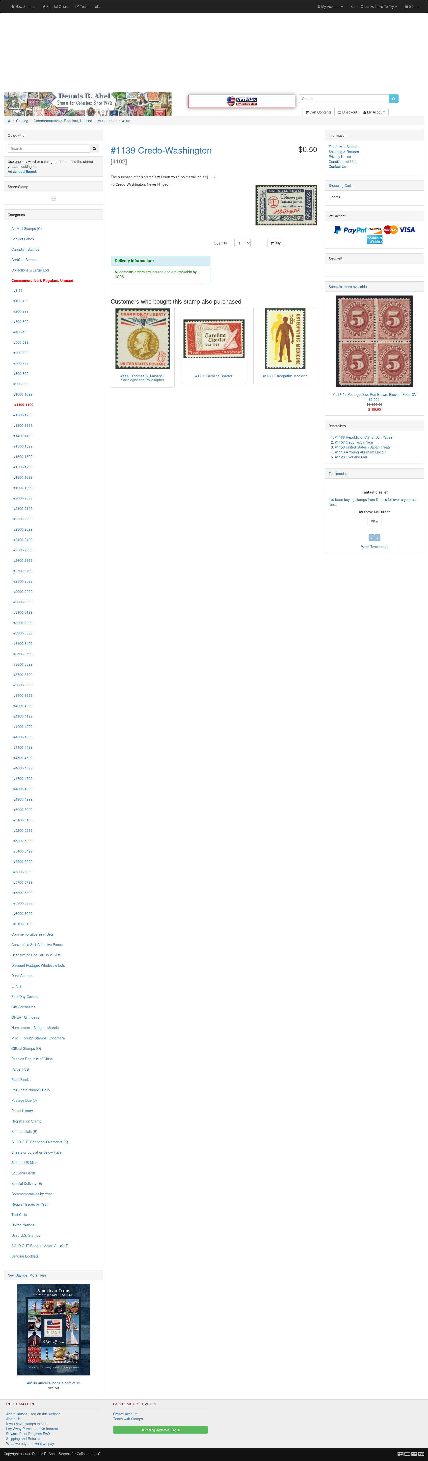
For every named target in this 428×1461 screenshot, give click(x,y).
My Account (375, 112)
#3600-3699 (21, 664)
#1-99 (17, 290)
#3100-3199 (21, 612)
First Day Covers (24, 996)
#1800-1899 (21, 477)
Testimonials (338, 473)
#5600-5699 (21, 871)
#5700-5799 (21, 882)
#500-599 (19, 342)
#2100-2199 (21, 508)
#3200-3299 (21, 622)
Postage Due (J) (24, 1100)
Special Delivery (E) (26, 1183)
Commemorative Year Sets (32, 934)
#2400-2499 (21, 539)
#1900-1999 (21, 487)
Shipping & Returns (344, 151)
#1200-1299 (21, 414)
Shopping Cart (340, 185)
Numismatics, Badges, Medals (35, 1027)
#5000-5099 (21, 809)
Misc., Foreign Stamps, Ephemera (38, 1037)
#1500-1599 (21, 446)
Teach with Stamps (343, 146)
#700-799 (19, 362)
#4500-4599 (21, 757)
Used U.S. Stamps (25, 1235)
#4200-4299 (21, 726)
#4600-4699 (21, 767)
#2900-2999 (21, 591)
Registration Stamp (26, 1121)
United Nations (22, 1224)
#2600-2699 (21, 560)
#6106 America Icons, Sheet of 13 (53, 1382)
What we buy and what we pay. (30, 1443)
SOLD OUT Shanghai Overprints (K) (39, 1141)
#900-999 (19, 383)
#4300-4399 (21, 736)
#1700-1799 (21, 466)
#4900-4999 (21, 799)
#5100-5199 (21, 819)
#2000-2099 (21, 497)
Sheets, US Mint (24, 1162)
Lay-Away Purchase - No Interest (32, 1428)
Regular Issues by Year (29, 1204)
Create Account (125, 1413)
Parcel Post (20, 1069)
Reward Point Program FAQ (28, 1433)
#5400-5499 (21, 851)
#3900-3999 (21, 695)
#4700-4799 (21, 778)
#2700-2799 (21, 570)
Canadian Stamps (25, 249)
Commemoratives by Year (31, 1193)
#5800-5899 (21, 892)
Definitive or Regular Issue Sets (36, 954)
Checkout (349, 112)
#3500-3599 (21, 653)
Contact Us (337, 166)
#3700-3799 (21, 674)
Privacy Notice (340, 156)
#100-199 (19, 300)
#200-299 (19, 311)
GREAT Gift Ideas (25, 1017)
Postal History (22, 1110)
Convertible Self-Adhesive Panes (37, 944)
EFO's (16, 986)
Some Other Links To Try (372, 6)
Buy (277, 242)
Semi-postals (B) (24, 1131)
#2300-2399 (21, 529)
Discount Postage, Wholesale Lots (38, 965)
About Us (13, 1418)
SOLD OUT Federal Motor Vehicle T (39, 1245)
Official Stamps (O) (26, 1048)
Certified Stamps (24, 259)
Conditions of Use (342, 161)
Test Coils (19, 1214)
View (374, 520)
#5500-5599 (21, 861)
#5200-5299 (21, 830)
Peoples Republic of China (32, 1058)
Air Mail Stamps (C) (26, 228)
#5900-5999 (21, 902)
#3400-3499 (21, 643)
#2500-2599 (21, 549)
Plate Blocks (20, 1079)
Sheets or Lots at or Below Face (36, 1152)
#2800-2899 (21, 581)
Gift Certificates (23, 1006)
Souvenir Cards (23, 1172)
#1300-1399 (21, 425)
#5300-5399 (21, 840)
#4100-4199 (21, 716)
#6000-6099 (21, 913)
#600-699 (19, 352)
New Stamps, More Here (27, 1275)
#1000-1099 (21, 394)
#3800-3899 (21, 684)
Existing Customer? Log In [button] (162, 1430)
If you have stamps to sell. (26, 1423)
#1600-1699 (21, 456)
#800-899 (19, 373)
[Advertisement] (214, 52)
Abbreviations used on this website (33, 1413)
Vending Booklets (24, 1256)
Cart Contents (320, 112)
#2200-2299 (21, 518)
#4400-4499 (21, 747)
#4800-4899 (21, 788)
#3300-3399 (21, 632)
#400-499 (19, 331)
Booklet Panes (22, 238)
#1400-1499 (21, 435)
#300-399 (19, 321)
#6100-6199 (21, 923)
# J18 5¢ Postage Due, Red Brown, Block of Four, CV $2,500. (374, 397)
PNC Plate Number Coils (30, 1089)
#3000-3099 (21, 601)
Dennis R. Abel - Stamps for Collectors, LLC (66, 1453)
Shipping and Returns (23, 1438)
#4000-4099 (21, 705)
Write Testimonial (374, 546)
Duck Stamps (21, 975)
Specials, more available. (348, 286)
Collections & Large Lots (30, 270)
